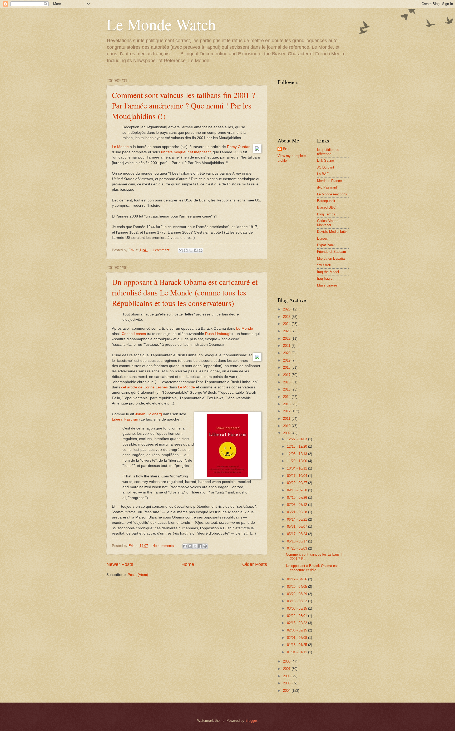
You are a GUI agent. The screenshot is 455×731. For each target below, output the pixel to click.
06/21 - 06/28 (297, 512)
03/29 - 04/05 (297, 587)
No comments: (164, 546)
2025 (287, 317)
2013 (287, 404)
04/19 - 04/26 (297, 579)
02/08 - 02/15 (297, 630)
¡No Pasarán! (327, 187)
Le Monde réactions (332, 194)
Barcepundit (326, 201)
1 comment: (161, 250)
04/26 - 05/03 (297, 548)
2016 (287, 382)
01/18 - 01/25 (297, 645)
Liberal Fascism (125, 419)
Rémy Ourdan (238, 147)
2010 (287, 426)
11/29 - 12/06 (297, 461)
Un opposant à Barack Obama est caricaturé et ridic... (312, 568)
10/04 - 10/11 (297, 468)
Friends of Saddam (331, 252)
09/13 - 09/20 (297, 490)
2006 (287, 676)
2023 (287, 331)
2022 (287, 338)
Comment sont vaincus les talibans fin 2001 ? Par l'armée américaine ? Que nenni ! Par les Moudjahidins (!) (183, 105)
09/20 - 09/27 (297, 483)
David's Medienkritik (332, 232)
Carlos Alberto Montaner (327, 223)
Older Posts (254, 564)
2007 (287, 669)
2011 (287, 419)
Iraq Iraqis (324, 278)
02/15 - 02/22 (297, 623)
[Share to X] (190, 250)
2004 (287, 691)
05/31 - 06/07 (297, 527)
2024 (287, 324)
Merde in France (329, 181)
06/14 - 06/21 (297, 519)
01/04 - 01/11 (297, 652)
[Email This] (180, 250)
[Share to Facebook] (195, 250)
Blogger (251, 721)
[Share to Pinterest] (200, 250)
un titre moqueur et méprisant (186, 152)
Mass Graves (327, 285)
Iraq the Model (328, 272)
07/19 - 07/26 (297, 498)
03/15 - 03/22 (297, 601)
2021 (287, 346)
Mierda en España (331, 258)
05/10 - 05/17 (297, 541)
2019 (287, 360)
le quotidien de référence (328, 152)
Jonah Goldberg (148, 414)
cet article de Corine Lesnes (144, 387)
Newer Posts (119, 564)
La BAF (323, 174)
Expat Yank (326, 245)
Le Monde (120, 147)
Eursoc (322, 238)
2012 (287, 411)
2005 (287, 683)
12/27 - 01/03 (297, 439)
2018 (287, 367)
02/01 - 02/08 (297, 638)
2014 (287, 397)
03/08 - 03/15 (297, 608)
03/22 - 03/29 (297, 594)
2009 (287, 433)
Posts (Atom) (138, 575)
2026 (287, 309)
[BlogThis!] (185, 250)
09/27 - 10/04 (297, 476)
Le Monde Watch (161, 24)
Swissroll (324, 265)
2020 (287, 353)
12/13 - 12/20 (297, 446)
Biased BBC (326, 207)
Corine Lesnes (134, 334)
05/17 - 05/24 (297, 534)
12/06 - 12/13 (297, 454)
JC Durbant (325, 167)
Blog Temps (326, 214)
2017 (287, 375)
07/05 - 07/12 (297, 505)
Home (187, 564)
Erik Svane (325, 160)
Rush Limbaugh (218, 334)
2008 (287, 661)
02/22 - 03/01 (297, 616)
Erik (286, 149)
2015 (287, 389)
